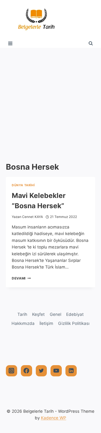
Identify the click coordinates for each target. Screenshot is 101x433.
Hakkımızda (23, 323)
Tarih (22, 314)
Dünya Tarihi (23, 185)
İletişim (46, 323)
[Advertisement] (50, 100)
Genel (55, 314)
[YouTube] (56, 370)
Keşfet (38, 314)
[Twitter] (41, 370)
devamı (21, 278)
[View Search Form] (90, 43)
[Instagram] (11, 370)
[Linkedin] (71, 370)
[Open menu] (10, 43)
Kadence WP (53, 417)
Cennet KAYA (32, 217)
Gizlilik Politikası (73, 323)
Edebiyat (75, 314)
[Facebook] (26, 370)
